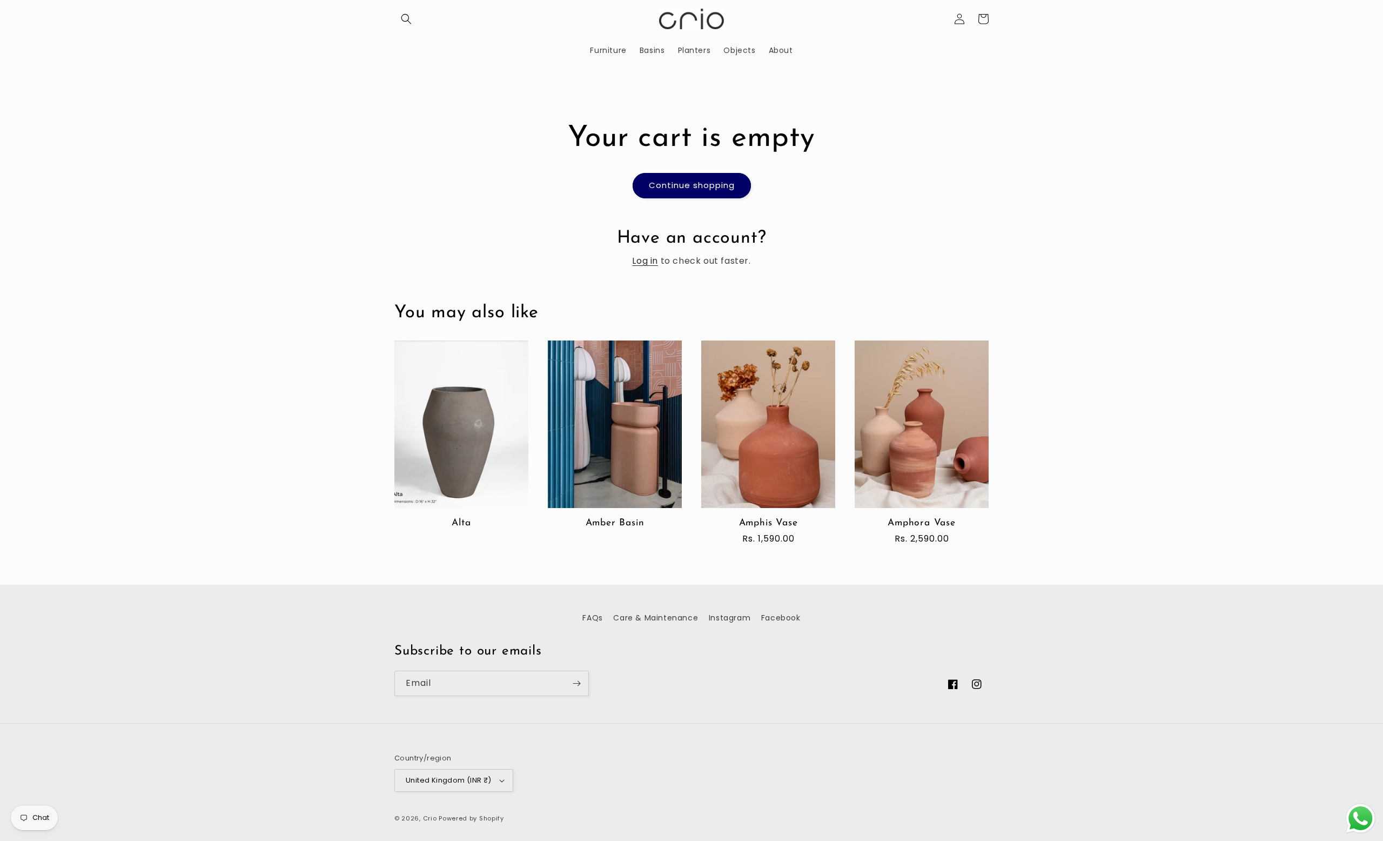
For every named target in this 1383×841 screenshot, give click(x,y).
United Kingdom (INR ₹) (449, 780)
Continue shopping (692, 185)
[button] (406, 19)
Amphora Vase (922, 523)
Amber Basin (615, 523)
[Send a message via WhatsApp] (1361, 819)
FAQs (592, 617)
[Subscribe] (576, 683)
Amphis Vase (768, 523)
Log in (645, 261)
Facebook (781, 617)
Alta (461, 523)
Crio (430, 818)
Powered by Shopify (471, 818)
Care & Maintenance (655, 617)
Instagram (729, 617)
